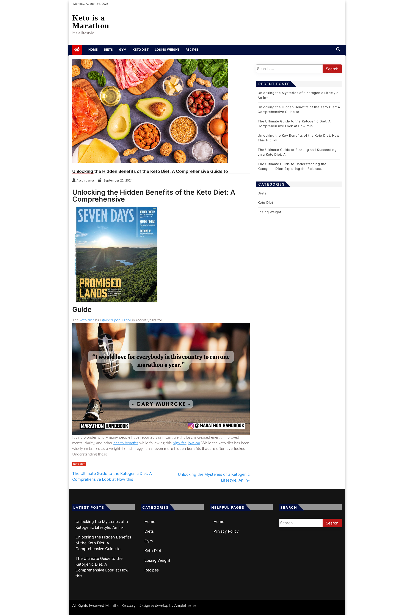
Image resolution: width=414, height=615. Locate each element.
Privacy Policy (226, 531)
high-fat (179, 443)
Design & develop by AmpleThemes (167, 606)
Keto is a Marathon (90, 22)
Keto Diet (141, 49)
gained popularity (116, 320)
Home (93, 49)
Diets (108, 49)
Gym (122, 49)
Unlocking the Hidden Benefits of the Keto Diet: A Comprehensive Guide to (103, 543)
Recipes (192, 49)
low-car (194, 443)
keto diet (87, 320)
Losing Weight (167, 49)
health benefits (125, 443)
